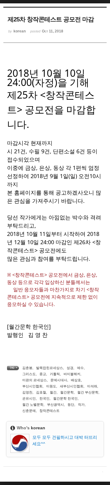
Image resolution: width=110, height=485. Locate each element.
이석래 (92, 386)
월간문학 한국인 (65, 398)
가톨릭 (55, 374)
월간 (53, 392)
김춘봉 (27, 368)
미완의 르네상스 (34, 380)
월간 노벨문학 (32, 404)
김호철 (41, 392)
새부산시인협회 (71, 386)
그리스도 (29, 374)
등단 (71, 404)
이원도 (51, 386)
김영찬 (27, 392)
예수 (80, 368)
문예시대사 (58, 380)
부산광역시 (55, 404)
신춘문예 (29, 410)
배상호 (76, 380)
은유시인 (29, 398)
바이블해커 (72, 374)
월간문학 (67, 392)
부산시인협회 (32, 386)
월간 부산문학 (87, 392)
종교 (42, 374)
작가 (81, 404)
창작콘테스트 (49, 410)
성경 (70, 368)
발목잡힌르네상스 (49, 368)
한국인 (44, 398)
